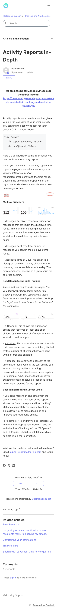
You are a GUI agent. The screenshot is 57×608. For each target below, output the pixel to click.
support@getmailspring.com (25, 451)
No (36, 483)
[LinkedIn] (13, 465)
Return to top (10, 509)
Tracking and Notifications (38, 16)
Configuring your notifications (19, 539)
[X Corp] (8, 465)
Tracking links (10, 545)
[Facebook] (4, 465)
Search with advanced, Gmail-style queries (27, 551)
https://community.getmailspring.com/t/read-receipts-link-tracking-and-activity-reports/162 (28, 102)
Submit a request (41, 498)
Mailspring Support (12, 16)
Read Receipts (11, 524)
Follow (9, 78)
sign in (13, 577)
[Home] (6, 5)
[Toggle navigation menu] (48, 5)
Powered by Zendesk (44, 605)
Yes (20, 483)
